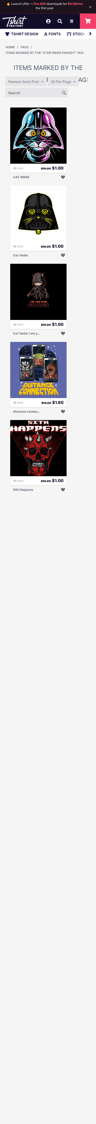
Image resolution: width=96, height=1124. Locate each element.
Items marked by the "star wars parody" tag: (45, 53)
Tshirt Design (24, 34)
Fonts (55, 34)
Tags (24, 47)
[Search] (64, 92)
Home (10, 47)
